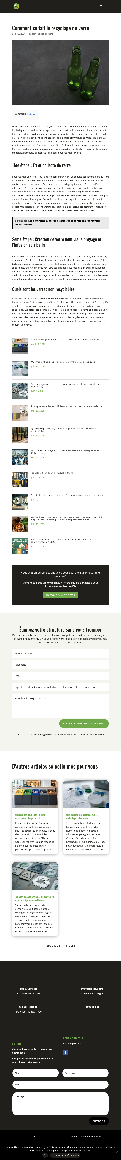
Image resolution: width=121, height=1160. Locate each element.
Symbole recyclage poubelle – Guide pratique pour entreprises (67, 495)
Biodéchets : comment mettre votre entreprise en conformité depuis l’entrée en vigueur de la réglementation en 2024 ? (66, 518)
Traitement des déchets (40, 33)
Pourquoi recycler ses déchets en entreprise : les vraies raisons (66, 406)
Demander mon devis (60, 595)
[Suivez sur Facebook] (65, 1052)
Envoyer (99, 1121)
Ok (45, 1155)
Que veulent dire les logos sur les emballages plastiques (63, 361)
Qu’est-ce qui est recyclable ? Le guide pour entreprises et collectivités (64, 429)
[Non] (117, 1151)
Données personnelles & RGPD (86, 1136)
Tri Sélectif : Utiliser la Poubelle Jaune (52, 472)
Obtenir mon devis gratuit (84, 723)
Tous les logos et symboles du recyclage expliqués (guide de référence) (65, 385)
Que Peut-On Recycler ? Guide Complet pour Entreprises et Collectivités (65, 451)
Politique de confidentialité (65, 1155)
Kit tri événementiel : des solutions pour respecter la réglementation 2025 (61, 540)
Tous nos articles (60, 946)
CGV (35, 1136)
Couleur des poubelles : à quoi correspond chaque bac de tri (65, 339)
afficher (32, 114)
